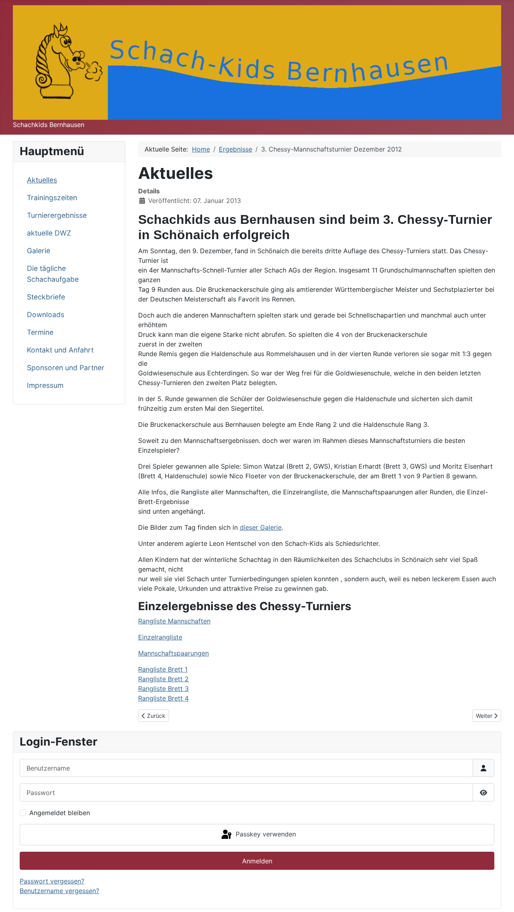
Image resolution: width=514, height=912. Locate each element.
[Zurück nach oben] (500, 897)
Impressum (45, 385)
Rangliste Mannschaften (174, 621)
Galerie (38, 250)
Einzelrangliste (160, 637)
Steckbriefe (46, 297)
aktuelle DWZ (49, 233)
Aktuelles (42, 180)
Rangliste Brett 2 (163, 679)
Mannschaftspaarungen (173, 653)
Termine (40, 332)
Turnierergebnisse (57, 215)
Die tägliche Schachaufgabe (53, 273)
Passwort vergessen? (52, 881)
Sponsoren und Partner (65, 367)
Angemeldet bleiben (59, 813)
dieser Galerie (260, 527)
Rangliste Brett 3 (163, 689)
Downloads (45, 314)
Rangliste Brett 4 (163, 698)
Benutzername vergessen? (59, 891)
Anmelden (257, 861)
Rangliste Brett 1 (163, 669)
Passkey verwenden (265, 834)
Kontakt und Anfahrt (60, 350)
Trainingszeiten (52, 197)
